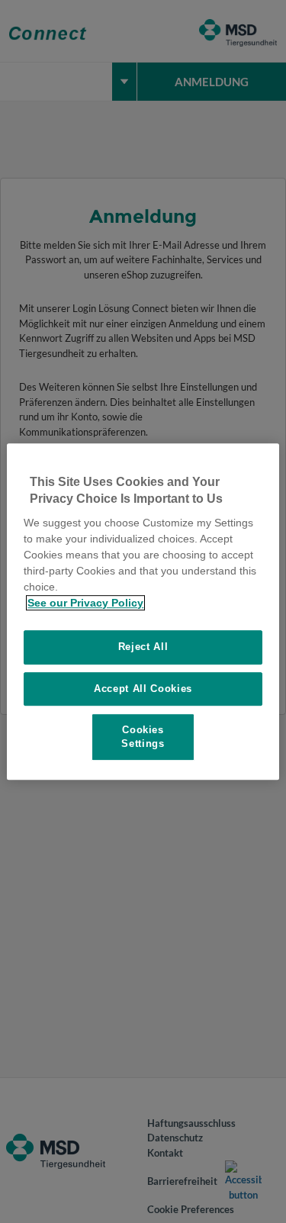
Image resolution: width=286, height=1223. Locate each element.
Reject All (143, 646)
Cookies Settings (142, 736)
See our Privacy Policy (85, 603)
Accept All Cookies (143, 688)
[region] (142, 611)
